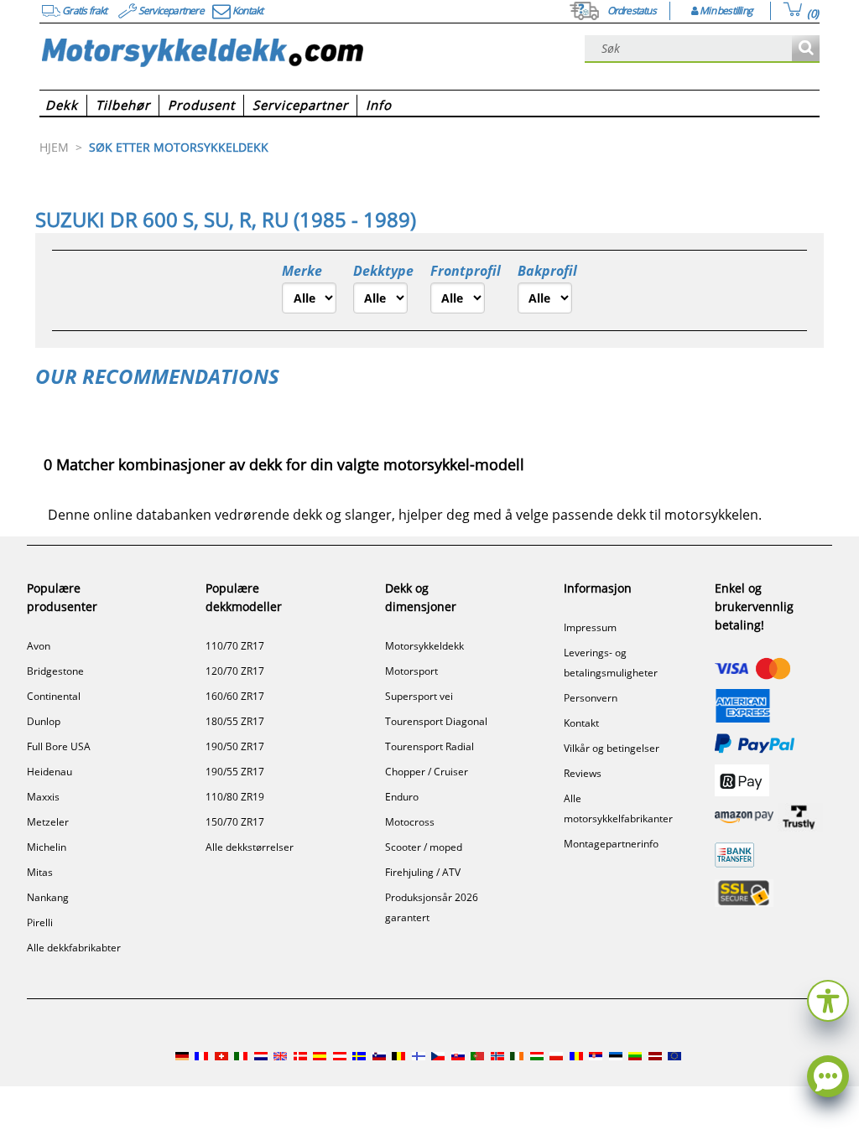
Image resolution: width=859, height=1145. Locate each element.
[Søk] (806, 49)
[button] (828, 998)
